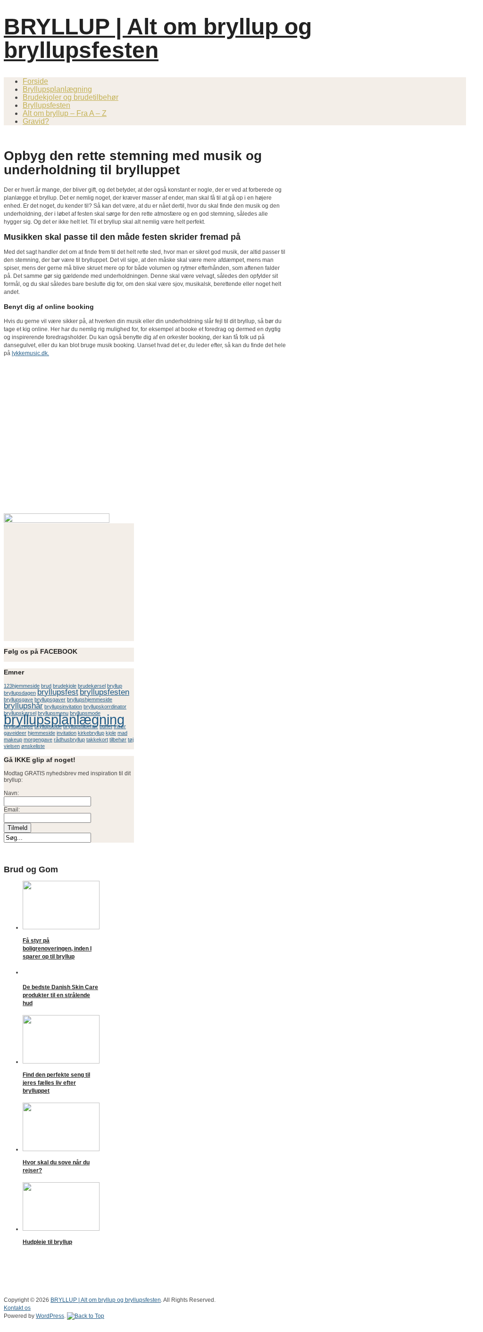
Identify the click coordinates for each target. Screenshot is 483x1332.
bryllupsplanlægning (64, 719)
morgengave (38, 739)
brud (46, 686)
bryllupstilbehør (80, 726)
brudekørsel (92, 686)
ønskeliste (33, 746)
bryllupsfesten (104, 692)
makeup (13, 739)
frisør (120, 726)
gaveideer (15, 733)
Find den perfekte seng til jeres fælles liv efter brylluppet (56, 1083)
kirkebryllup (91, 733)
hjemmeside (41, 733)
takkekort (97, 739)
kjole (111, 733)
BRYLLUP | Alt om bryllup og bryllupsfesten (158, 38)
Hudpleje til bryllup (47, 1242)
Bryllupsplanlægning (57, 89)
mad (122, 733)
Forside (35, 81)
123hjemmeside (22, 686)
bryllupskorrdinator (104, 706)
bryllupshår (23, 705)
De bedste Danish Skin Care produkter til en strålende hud (60, 995)
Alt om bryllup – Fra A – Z (65, 113)
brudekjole (64, 686)
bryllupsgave (18, 699)
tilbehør (117, 739)
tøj (130, 739)
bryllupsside (48, 726)
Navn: (11, 793)
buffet (106, 726)
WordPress (50, 1316)
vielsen (12, 746)
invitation (66, 733)
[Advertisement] (114, 136)
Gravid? (36, 121)
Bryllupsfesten (46, 105)
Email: (12, 809)
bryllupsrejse (18, 726)
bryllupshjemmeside (89, 699)
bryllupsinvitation (63, 706)
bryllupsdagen (20, 693)
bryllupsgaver (50, 699)
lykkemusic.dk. (30, 353)
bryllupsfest (57, 692)
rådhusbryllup (69, 739)
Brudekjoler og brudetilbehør (70, 97)
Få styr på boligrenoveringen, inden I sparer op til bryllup (57, 948)
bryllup (114, 686)
